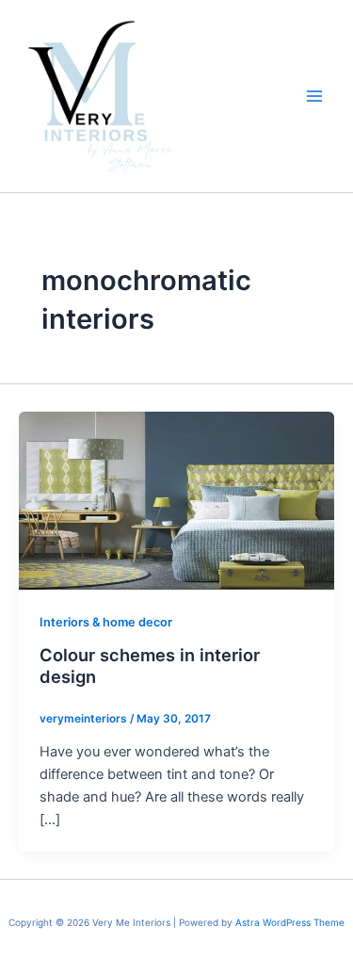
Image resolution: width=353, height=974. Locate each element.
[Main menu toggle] (314, 96)
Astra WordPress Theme (290, 922)
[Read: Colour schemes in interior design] (176, 500)
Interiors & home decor (106, 622)
